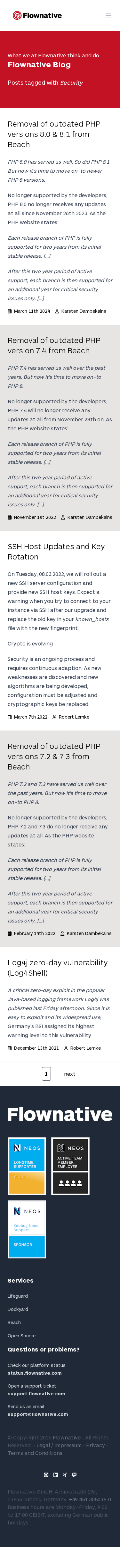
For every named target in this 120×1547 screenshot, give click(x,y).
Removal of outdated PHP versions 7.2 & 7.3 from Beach (54, 756)
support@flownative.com (38, 1414)
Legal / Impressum (59, 1445)
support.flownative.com (36, 1393)
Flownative (67, 1437)
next (70, 1074)
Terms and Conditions (35, 1453)
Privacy (95, 1445)
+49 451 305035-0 (90, 1499)
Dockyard (18, 1309)
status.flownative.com (35, 1373)
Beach (14, 1322)
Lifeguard (18, 1296)
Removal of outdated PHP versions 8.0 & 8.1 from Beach (54, 134)
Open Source (22, 1335)
